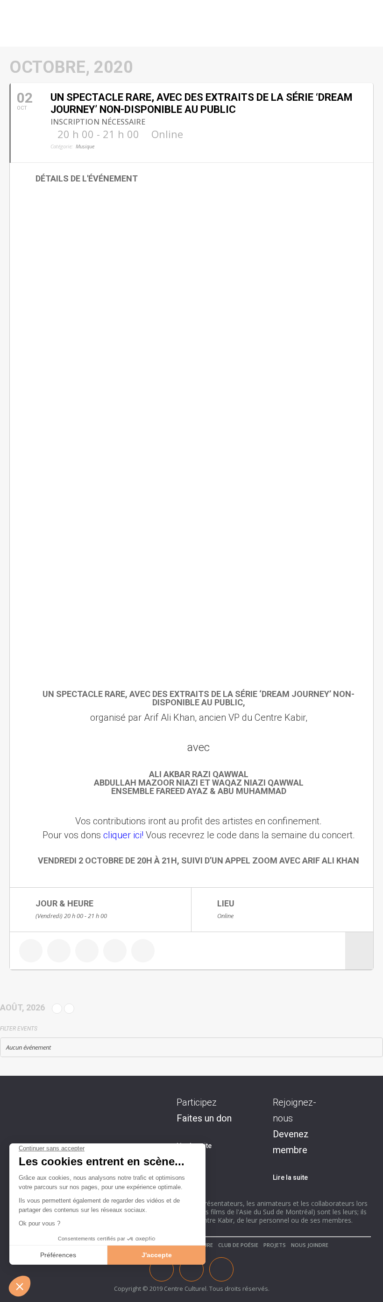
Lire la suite (290, 1177)
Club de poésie (238, 1244)
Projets (274, 1244)
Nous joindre (309, 1244)
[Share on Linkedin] (87, 950)
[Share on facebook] (31, 950)
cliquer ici (122, 835)
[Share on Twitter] (59, 950)
